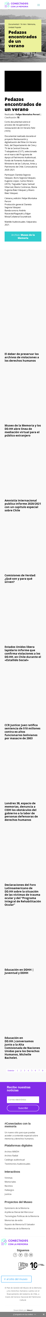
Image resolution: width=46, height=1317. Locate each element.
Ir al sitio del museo (15, 1279)
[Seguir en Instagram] (26, 1255)
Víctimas (9, 1177)
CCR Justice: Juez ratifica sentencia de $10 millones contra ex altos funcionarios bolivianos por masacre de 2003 (22, 731)
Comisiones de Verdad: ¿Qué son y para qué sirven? (20, 578)
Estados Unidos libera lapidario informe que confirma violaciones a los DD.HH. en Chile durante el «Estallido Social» (23, 653)
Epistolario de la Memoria (17, 1208)
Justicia (8, 1194)
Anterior (10, 1070)
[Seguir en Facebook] (15, 1255)
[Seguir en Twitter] (20, 1255)
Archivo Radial (11, 1155)
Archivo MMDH (12, 1151)
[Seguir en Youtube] (31, 1255)
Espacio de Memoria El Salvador (20, 1224)
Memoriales (10, 1181)
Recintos (9, 1185)
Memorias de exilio (14, 1220)
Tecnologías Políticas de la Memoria (22, 1216)
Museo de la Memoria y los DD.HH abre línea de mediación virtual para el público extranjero (23, 430)
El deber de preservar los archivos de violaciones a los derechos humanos (22, 357)
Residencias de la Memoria (17, 1228)
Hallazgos (9, 1190)
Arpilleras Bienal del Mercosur (19, 1212)
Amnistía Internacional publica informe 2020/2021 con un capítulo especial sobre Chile (23, 505)
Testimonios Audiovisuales (17, 1163)
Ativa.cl (29, 1310)
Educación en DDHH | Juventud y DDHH (19, 971)
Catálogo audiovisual (15, 1159)
